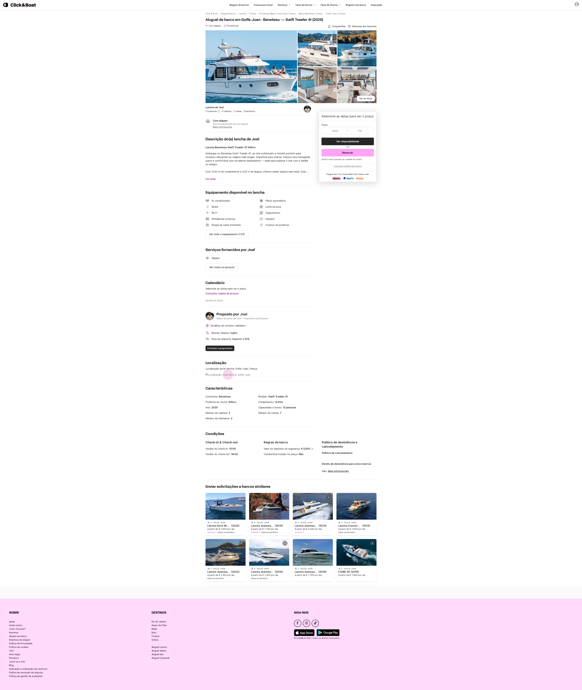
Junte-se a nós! (17, 661)
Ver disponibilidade (347, 141)
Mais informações (338, 471)
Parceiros (14, 658)
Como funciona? (17, 629)
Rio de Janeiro (159, 621)
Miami (154, 629)
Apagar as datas (214, 300)
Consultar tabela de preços (222, 293)
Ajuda (12, 621)
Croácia (155, 636)
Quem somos (15, 625)
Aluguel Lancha (159, 647)
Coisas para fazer (263, 5)
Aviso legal (14, 654)
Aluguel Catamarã (160, 658)
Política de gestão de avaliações (25, 676)
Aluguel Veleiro (159, 650)
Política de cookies (18, 647)
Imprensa (13, 632)
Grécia (155, 639)
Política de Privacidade (20, 643)
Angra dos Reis (159, 625)
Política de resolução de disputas (26, 672)
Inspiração (376, 5)
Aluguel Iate (158, 654)
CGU (11, 650)
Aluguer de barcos (239, 5)
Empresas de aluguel (19, 639)
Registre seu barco (356, 5)
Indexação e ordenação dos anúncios (28, 669)
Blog (11, 665)
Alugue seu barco (18, 636)
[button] (336, 26)
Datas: (324, 125)
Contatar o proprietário (219, 348)
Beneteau (225, 396)
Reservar (347, 152)
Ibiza (154, 632)
